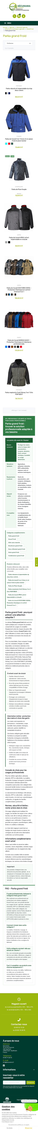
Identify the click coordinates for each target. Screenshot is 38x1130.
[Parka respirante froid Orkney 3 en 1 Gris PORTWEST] (19, 372)
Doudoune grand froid (15, 545)
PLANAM (19, 136)
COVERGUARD (19, 186)
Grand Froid (12, 539)
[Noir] (18, 347)
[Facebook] (4, 1065)
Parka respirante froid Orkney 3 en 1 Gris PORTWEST (19, 590)
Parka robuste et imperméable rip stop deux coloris (18, 576)
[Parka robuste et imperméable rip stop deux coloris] (19, 68)
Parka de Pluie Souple (15, 586)
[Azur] (6, 347)
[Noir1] (9, 242)
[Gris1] (6, 242)
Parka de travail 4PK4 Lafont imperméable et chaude (16, 596)
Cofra (19, 235)
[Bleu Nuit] (9, 347)
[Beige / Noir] (6, 294)
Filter (36, 561)
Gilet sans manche (14, 542)
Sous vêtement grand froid (16, 549)
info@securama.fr (8, 1062)
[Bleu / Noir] (9, 294)
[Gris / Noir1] (6, 93)
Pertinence (19, 43)
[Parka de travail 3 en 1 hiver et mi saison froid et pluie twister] (19, 119)
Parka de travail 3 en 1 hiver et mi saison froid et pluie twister (18, 581)
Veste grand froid (13, 552)
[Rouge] (9, 144)
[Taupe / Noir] (15, 294)
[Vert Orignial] (12, 144)
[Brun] (12, 347)
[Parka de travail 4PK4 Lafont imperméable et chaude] (19, 217)
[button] (14, 16)
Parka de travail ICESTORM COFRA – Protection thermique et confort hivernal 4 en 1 (19, 603)
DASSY (19, 337)
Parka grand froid (13, 536)
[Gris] (15, 347)
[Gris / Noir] (12, 294)
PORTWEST (19, 86)
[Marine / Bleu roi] (9, 93)
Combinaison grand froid (16, 555)
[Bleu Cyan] (6, 144)
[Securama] (19, 7)
